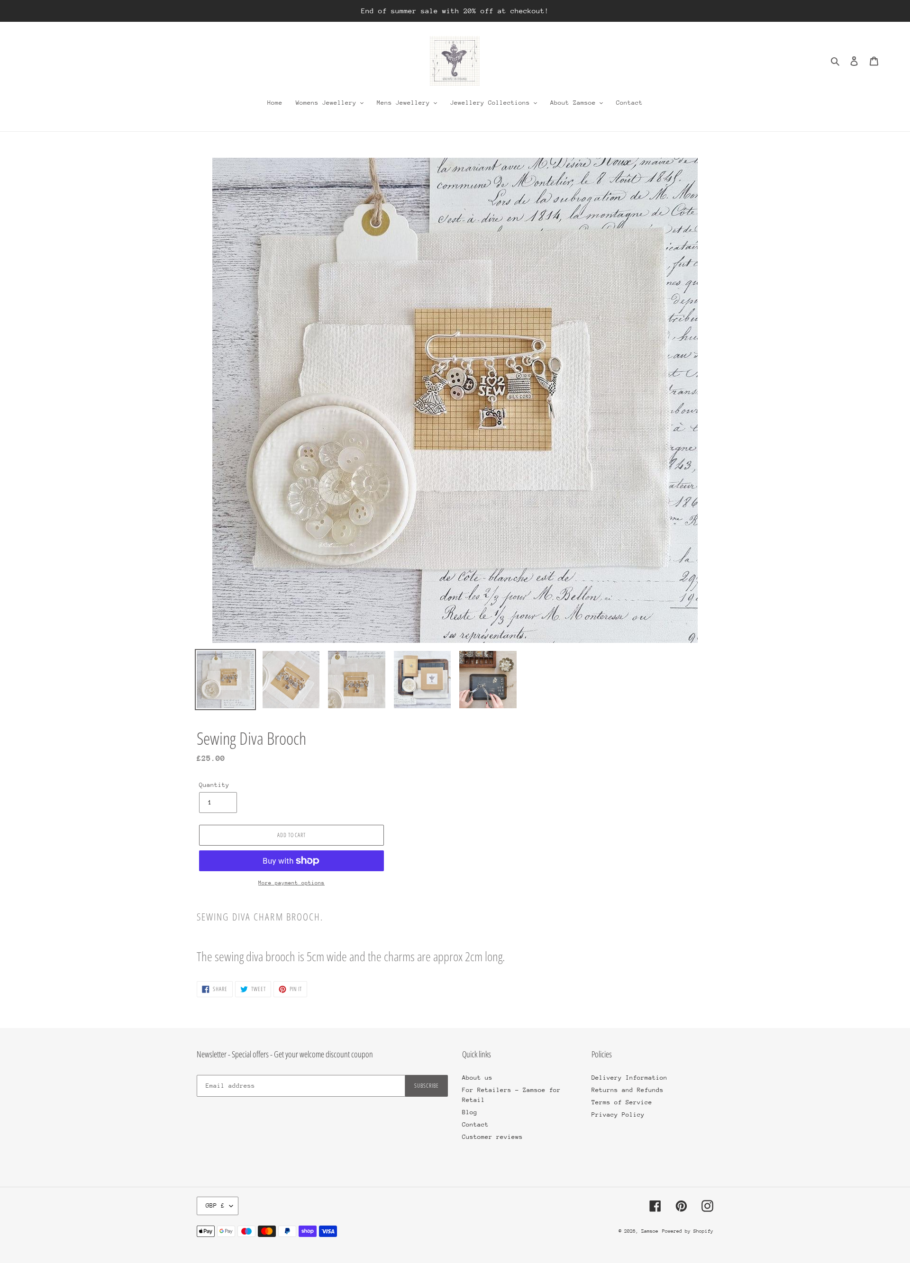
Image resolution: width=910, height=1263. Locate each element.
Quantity (214, 784)
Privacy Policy (618, 1114)
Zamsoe (649, 1231)
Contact (475, 1124)
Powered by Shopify (687, 1231)
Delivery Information (629, 1077)
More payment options (291, 883)
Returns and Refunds (628, 1089)
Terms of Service (622, 1102)
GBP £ (215, 1205)
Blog (469, 1112)
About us (477, 1077)
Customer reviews (492, 1136)
